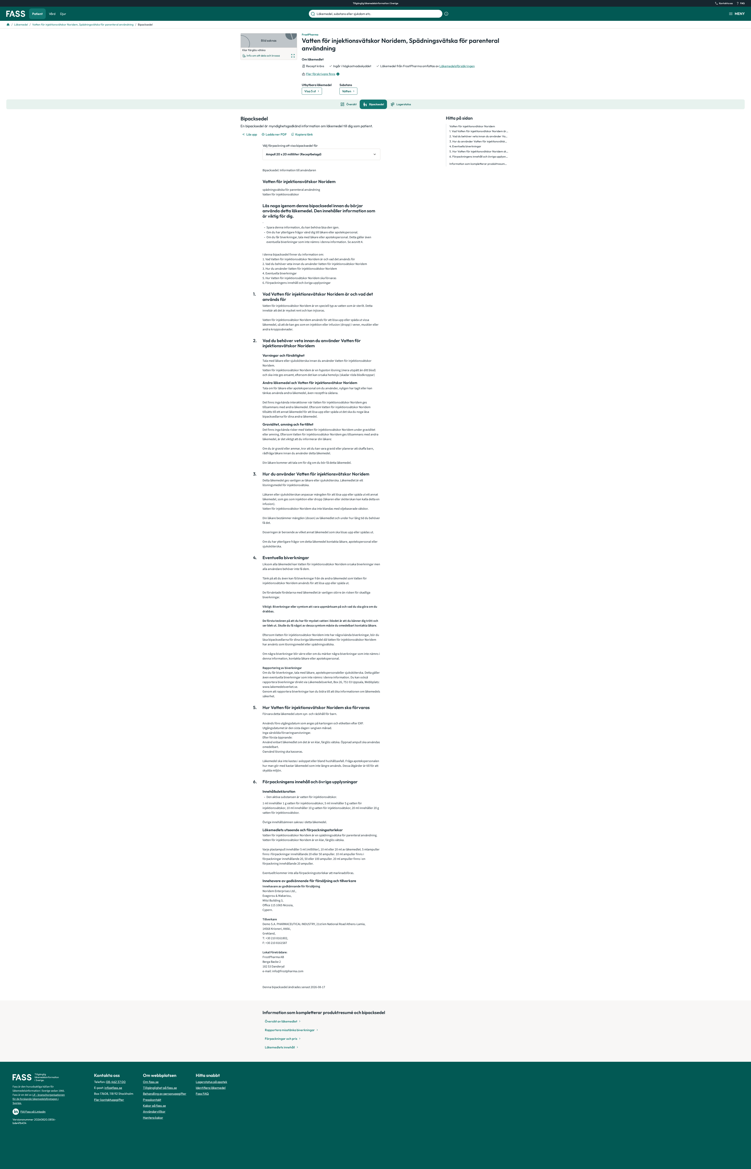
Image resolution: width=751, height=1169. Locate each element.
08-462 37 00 (116, 1082)
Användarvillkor (154, 1111)
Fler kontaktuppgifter (109, 1100)
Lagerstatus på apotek (211, 1082)
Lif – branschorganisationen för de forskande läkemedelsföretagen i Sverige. (39, 1099)
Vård (52, 14)
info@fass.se (113, 1088)
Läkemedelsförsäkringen (457, 66)
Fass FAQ (202, 1094)
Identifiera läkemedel (211, 1088)
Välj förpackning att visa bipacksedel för (290, 145)
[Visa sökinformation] (446, 14)
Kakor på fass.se (154, 1106)
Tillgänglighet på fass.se (160, 1088)
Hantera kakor (153, 1118)
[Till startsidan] (8, 24)
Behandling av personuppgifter (164, 1094)
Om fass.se (151, 1082)
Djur (63, 14)
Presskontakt (152, 1100)
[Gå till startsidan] (15, 13)
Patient (37, 14)
